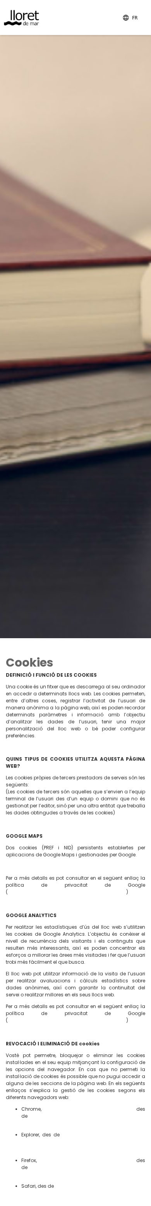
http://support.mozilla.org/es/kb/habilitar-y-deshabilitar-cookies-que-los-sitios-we (83, 1171)
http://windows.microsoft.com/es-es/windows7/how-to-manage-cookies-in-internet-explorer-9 (83, 1141)
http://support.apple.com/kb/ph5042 (99, 1186)
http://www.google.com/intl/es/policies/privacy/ (66, 892)
